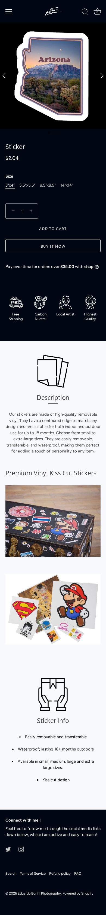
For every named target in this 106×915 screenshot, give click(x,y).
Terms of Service (33, 873)
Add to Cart (53, 229)
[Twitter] (8, 849)
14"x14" (66, 185)
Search (10, 873)
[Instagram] (21, 849)
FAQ (77, 873)
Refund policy (60, 873)
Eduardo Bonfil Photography (39, 893)
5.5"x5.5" (27, 185)
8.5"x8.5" (48, 185)
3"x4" (10, 185)
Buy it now (53, 246)
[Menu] (9, 12)
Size (9, 176)
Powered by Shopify (78, 893)
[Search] (85, 13)
